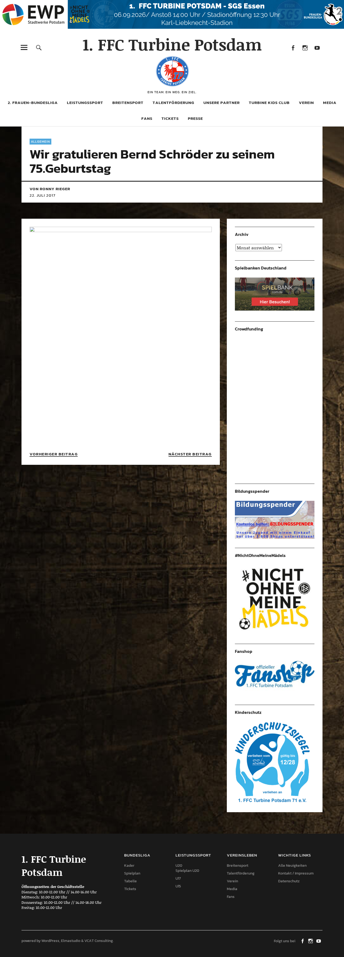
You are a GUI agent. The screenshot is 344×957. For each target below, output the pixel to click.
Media (329, 102)
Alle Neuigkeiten (292, 865)
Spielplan (132, 873)
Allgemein (40, 141)
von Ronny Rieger (50, 189)
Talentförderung (173, 102)
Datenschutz (289, 881)
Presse (195, 118)
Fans (146, 118)
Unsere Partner (221, 102)
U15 (178, 886)
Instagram (305, 47)
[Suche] (39, 47)
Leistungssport (85, 102)
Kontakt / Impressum (296, 873)
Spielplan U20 (187, 870)
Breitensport (128, 102)
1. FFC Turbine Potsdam (172, 44)
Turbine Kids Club (269, 102)
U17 (178, 878)
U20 (178, 865)
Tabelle (130, 881)
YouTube (317, 47)
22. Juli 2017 (42, 195)
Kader (129, 865)
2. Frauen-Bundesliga (33, 102)
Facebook (293, 47)
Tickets (170, 118)
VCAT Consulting (98, 941)
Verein (306, 102)
